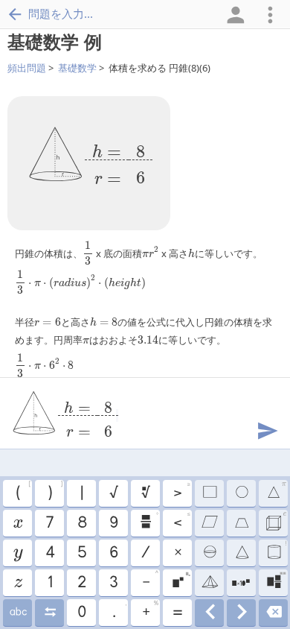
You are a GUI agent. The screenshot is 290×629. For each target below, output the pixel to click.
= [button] (177, 612)
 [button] (49, 612)
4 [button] (49, 553)
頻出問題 (26, 68)
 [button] (17, 612)
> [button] (181, 491)
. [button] (119, 610)
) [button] (54, 491)
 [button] (209, 553)
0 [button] (81, 612)
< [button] (181, 521)
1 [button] (49, 582)
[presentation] (118, 160)
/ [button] (145, 553)
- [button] (149, 580)
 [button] (145, 493)
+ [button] (149, 610)
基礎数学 (77, 68)
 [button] (209, 582)
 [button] (209, 523)
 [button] (17, 523)
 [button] (275, 521)
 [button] (241, 553)
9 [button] (113, 523)
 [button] (240, 523)
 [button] (17, 553)
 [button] (17, 582)
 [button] (276, 550)
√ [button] (113, 493)
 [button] (241, 493)
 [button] (241, 612)
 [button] (148, 521)
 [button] (273, 612)
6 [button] (113, 553)
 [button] (180, 580)
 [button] (241, 582)
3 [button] (113, 582)
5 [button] (81, 553)
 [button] (209, 493)
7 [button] (49, 523)
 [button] (275, 580)
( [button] (22, 491)
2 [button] (81, 582)
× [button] (177, 553)
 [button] (209, 612)
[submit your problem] (267, 429)
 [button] (276, 491)
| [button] (81, 493)
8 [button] (81, 523)
